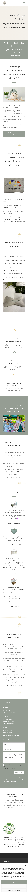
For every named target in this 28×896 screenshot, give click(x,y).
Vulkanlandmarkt (13, 454)
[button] (26, 865)
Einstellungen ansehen (14, 890)
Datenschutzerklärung (12, 893)
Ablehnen (14, 886)
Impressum (19, 893)
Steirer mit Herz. (17, 648)
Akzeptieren (14, 882)
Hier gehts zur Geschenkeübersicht (12, 134)
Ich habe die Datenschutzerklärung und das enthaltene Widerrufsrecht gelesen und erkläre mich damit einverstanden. (14, 766)
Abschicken (19, 772)
